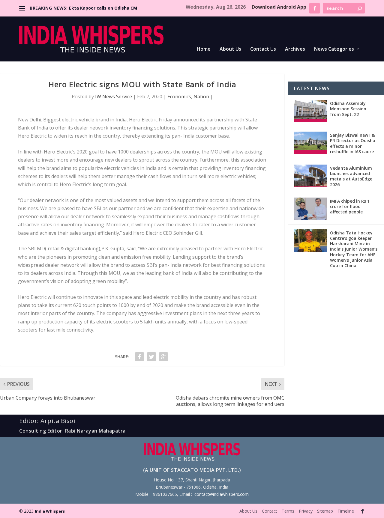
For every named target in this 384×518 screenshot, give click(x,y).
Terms (288, 511)
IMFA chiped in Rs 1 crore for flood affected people (350, 206)
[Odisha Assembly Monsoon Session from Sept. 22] (310, 111)
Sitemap (325, 511)
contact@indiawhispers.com (221, 494)
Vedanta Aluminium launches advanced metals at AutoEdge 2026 (351, 176)
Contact (269, 511)
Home (204, 49)
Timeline (346, 511)
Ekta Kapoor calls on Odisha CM (103, 8)
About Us (230, 49)
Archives (295, 49)
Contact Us (263, 49)
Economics (179, 96)
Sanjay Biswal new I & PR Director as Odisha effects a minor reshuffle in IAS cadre (352, 143)
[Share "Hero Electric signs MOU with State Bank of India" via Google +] (164, 357)
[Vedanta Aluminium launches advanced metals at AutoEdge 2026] (310, 176)
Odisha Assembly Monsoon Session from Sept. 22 (348, 108)
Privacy (306, 511)
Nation (201, 96)
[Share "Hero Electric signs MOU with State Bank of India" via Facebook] (140, 357)
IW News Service (113, 96)
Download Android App (279, 7)
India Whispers (50, 511)
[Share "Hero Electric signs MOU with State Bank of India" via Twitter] (152, 357)
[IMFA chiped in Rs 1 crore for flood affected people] (310, 209)
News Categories (334, 49)
